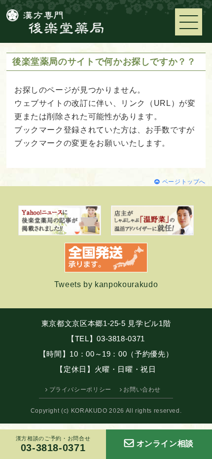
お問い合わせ (142, 389)
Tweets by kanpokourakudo (106, 284)
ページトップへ (184, 181)
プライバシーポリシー (80, 389)
